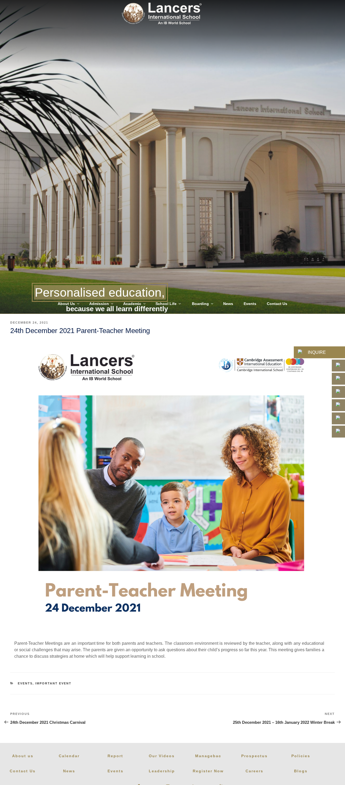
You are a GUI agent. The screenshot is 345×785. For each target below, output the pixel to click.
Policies (300, 756)
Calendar (69, 756)
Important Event (53, 683)
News (228, 303)
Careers (254, 771)
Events (250, 303)
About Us (66, 303)
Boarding (200, 303)
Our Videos (162, 756)
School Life (166, 303)
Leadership (162, 771)
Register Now (208, 771)
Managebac (208, 756)
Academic (132, 303)
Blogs (301, 771)
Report (115, 756)
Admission (99, 303)
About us (22, 756)
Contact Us (277, 303)
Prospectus (254, 756)
